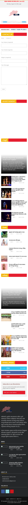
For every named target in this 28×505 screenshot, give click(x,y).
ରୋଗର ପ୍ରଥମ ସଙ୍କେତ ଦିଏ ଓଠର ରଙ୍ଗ (18, 256)
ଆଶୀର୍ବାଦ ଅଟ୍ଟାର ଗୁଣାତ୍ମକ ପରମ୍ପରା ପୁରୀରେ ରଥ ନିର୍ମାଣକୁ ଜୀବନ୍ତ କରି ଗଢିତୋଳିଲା (17, 349)
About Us (19, 499)
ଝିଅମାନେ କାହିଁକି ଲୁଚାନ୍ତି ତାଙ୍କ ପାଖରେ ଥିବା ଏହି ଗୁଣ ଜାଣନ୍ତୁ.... (17, 265)
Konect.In (18, 502)
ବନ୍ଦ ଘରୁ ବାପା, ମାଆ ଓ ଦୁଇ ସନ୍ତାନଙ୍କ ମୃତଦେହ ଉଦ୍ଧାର (17, 455)
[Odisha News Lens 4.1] (6, 409)
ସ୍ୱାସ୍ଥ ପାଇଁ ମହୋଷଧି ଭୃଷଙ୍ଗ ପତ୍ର (17, 232)
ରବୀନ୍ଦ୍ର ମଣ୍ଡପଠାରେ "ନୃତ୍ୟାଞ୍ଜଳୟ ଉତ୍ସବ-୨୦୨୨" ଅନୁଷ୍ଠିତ (13, 158)
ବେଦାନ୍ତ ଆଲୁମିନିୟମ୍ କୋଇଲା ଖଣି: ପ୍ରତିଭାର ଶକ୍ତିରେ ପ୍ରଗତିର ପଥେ (18, 312)
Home (7, 499)
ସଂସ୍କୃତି (4, 140)
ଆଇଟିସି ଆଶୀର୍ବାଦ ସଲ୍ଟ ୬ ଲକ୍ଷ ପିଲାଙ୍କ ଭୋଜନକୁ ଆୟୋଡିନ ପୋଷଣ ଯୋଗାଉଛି (18, 325)
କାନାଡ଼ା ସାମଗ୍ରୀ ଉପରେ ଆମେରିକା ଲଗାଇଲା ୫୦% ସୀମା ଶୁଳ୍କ (16, 447)
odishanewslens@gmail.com (9, 481)
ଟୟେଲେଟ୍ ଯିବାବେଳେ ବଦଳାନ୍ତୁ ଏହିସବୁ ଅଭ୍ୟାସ (17, 248)
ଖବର (3, 442)
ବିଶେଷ (4, 227)
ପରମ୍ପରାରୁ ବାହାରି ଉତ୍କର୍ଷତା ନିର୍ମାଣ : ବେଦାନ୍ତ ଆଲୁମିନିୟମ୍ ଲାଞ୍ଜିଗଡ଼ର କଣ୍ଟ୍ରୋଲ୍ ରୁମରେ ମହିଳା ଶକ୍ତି (13, 293)
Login (20, 4)
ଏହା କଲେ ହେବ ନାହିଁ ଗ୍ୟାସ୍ (14, 240)
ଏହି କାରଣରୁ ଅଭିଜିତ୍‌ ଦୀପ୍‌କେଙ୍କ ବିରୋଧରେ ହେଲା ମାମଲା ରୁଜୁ (16, 463)
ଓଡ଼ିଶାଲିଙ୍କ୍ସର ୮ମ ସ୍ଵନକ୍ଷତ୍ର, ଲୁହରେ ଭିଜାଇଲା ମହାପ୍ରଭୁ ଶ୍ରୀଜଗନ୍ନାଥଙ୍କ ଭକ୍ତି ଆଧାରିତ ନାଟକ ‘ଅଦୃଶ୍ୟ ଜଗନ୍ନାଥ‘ (18, 179)
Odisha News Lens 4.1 (12, 501)
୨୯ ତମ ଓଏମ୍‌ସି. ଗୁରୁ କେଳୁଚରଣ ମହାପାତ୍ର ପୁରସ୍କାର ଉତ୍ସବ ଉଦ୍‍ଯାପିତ (17, 190)
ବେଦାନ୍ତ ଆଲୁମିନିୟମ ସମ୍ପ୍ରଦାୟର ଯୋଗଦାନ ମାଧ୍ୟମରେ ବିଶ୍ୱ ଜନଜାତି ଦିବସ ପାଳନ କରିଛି (19, 337)
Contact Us (13, 499)
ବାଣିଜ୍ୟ (4, 275)
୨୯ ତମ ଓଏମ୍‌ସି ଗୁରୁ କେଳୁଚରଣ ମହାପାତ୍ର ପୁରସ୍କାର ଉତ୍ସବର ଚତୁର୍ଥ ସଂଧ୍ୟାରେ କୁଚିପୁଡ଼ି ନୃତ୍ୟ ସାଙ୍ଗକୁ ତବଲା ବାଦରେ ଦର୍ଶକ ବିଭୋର (19, 203)
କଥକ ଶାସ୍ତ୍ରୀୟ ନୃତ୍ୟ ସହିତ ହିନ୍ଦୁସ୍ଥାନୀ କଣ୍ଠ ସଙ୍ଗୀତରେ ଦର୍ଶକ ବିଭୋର (18, 214)
